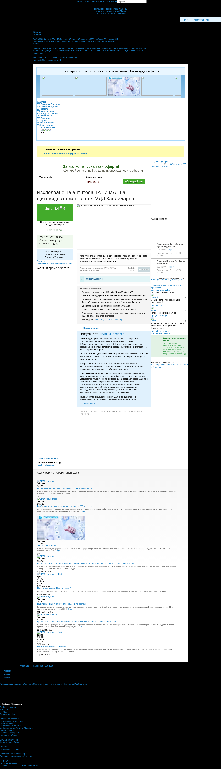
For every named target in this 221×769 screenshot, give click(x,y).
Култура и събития (8, 735)
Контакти (4, 709)
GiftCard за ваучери (9, 740)
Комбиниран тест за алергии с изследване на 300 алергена (64, 506)
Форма (23, 666)
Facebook (41, 465)
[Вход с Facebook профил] (212, 19)
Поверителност (7, 723)
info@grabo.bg (34, 666)
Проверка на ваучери (10, 749)
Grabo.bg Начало (8, 707)
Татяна (154, 321)
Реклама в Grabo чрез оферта (14, 754)
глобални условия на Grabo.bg (108, 320)
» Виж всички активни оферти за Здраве (65, 153)
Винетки (4, 747)
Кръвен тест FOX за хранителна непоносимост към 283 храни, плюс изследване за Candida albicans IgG (85, 563)
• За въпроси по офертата (163, 365)
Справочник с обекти (9, 742)
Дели (153, 310)
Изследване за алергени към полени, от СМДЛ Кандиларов (64, 488)
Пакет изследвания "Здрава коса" (52, 646)
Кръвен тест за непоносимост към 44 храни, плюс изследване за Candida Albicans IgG (77, 622)
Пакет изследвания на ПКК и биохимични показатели (62, 604)
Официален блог (7, 714)
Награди (4, 761)
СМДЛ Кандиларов (111, 334)
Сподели (41, 261)
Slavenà (154, 297)
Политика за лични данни (12, 721)
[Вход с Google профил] (218, 19)
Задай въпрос (91, 328)
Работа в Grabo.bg (8, 763)
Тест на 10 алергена (46, 546)
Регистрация (200, 20)
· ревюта (173, 164)
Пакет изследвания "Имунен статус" (54, 588)
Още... (77, 494)
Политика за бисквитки (10, 726)
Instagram (50, 465)
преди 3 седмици (159, 316)
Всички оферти (7, 730)
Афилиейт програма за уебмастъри (16, 756)
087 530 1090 (47, 666)
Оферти (80, 1)
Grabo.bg (6, 765)
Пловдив (93, 181)
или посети (160, 290)
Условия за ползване (9, 719)
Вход (185, 20)
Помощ (3, 712)
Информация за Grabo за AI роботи (16, 728)
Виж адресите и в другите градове (167, 280)
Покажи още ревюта (160, 333)
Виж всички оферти (48, 458)
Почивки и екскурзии (9, 733)
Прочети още (89, 403)
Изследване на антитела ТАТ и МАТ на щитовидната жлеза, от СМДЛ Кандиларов (85, 195)
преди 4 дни (156, 305)
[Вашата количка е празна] (110, 4)
